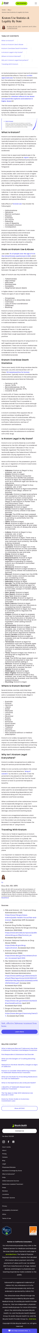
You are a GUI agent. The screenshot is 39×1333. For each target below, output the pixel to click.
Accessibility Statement (10, 1210)
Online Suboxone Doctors (10, 1180)
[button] (36, 3)
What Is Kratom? (7, 40)
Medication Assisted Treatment (12, 1184)
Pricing (4, 1153)
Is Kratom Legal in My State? (12, 52)
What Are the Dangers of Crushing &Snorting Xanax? (18, 1059)
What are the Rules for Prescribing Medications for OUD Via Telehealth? (19, 1077)
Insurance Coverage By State (12, 1170)
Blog (9, 9)
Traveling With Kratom (9, 64)
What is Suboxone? (8, 1174)
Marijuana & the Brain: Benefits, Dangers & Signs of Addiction (19, 1065)
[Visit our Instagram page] (4, 1142)
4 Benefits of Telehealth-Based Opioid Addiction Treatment (15, 1088)
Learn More (19, 1032)
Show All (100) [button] (20, 1108)
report (26, 157)
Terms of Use (6, 1218)
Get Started (21, 3)
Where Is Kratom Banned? (11, 56)
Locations (5, 1194)
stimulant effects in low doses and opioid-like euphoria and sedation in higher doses (17, 99)
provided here (11, 1254)
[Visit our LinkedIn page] (13, 1142)
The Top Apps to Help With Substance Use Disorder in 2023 (17, 1094)
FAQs (4, 1177)
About (4, 1150)
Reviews (5, 1191)
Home (4, 9)
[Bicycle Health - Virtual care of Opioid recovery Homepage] (5, 3)
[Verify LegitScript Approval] (6, 1230)
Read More (5, 897)
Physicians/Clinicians (9, 1167)
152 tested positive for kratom (17, 372)
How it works (6, 1147)
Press (4, 1187)
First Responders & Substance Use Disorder (17, 1054)
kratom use (17, 204)
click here (32, 1319)
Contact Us (19, 1131)
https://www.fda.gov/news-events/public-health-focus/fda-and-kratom (21, 917)
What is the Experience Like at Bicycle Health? (18, 1083)
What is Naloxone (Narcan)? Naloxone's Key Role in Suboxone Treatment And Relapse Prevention (19, 1049)
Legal (4, 1164)
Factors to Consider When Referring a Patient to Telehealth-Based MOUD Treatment (18, 1071)
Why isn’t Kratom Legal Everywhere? (14, 60)
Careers (5, 1157)
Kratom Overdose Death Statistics (14, 48)
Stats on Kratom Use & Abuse (12, 44)
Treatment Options (8, 1197)
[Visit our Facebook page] (8, 1142)
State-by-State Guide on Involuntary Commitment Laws (15, 1100)
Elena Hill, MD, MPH (15, 26)
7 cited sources (12, 28)
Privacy (4, 1206)
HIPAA (4, 1214)
